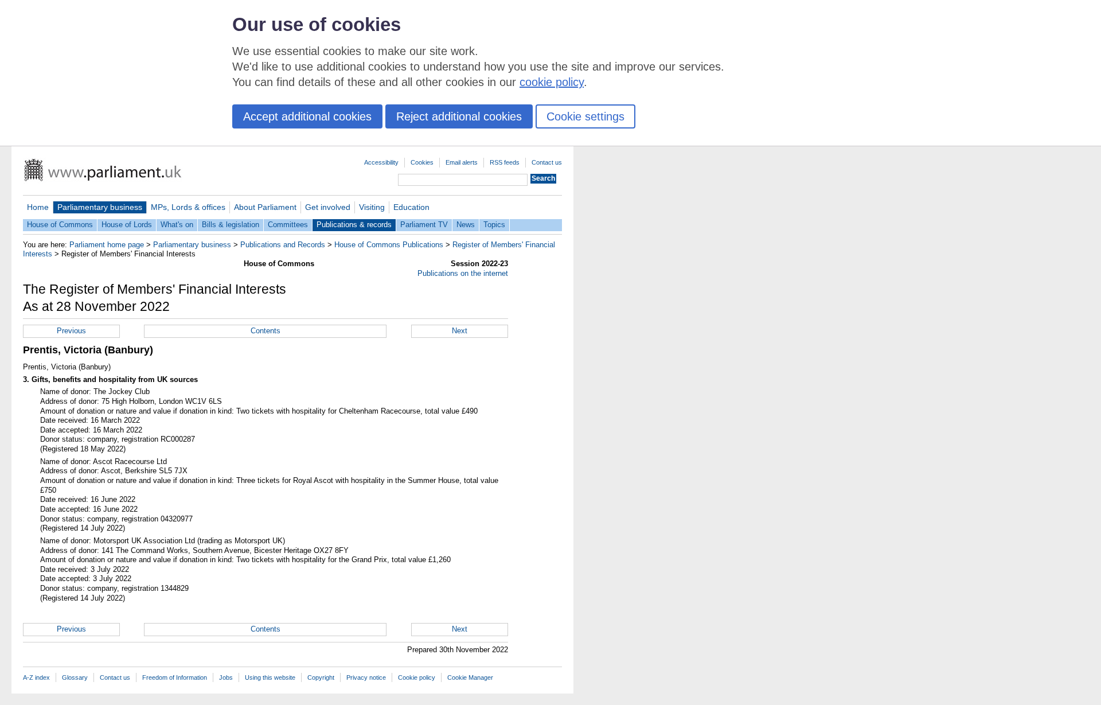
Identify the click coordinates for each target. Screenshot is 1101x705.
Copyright (320, 677)
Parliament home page (106, 244)
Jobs (226, 677)
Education (411, 207)
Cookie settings (585, 116)
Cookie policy (416, 677)
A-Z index (36, 677)
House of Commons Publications (388, 244)
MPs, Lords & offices (188, 207)
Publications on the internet (462, 273)
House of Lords (126, 224)
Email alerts (462, 162)
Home (38, 207)
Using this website (270, 677)
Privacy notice (366, 677)
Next (459, 330)
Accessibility (381, 162)
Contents (265, 330)
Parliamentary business (99, 207)
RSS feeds (505, 162)
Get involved (327, 207)
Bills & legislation (230, 224)
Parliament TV (424, 224)
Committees (288, 224)
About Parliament (265, 207)
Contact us (547, 162)
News (465, 224)
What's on (177, 224)
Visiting (372, 207)
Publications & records (354, 224)
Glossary (75, 677)
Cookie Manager (470, 677)
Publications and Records (282, 244)
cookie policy (552, 82)
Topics (494, 224)
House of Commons (60, 224)
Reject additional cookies (459, 116)
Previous (71, 330)
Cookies (422, 162)
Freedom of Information (174, 677)
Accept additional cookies (307, 116)
